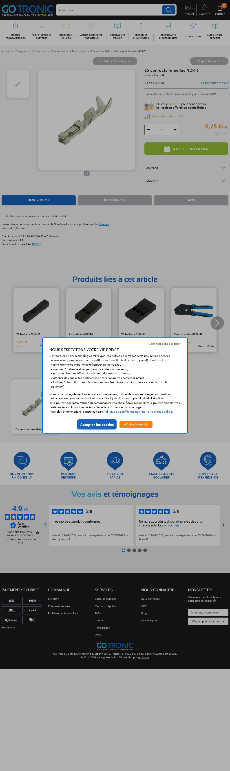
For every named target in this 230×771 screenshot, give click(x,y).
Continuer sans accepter (164, 344)
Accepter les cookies (97, 424)
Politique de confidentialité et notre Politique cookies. (138, 411)
